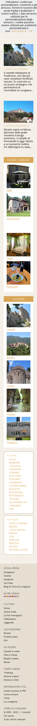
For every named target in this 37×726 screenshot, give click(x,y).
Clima (7, 698)
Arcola (13, 546)
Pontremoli (16, 495)
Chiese (11, 386)
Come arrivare (11, 694)
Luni (11, 536)
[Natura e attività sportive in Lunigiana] (18, 389)
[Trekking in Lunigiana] (18, 418)
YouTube (8, 583)
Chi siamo (9, 716)
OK (30, 31)
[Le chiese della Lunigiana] (18, 361)
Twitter (7, 576)
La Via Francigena (13, 615)
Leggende (9, 622)
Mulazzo (14, 489)
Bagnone (14, 462)
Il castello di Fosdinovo (16, 69)
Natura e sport (11, 676)
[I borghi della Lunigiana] (18, 333)
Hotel (10, 258)
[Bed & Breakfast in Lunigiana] (18, 166)
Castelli (11, 329)
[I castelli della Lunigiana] (18, 305)
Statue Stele (10, 612)
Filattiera (15, 475)
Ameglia (14, 543)
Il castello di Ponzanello (16, 126)
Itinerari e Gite (11, 680)
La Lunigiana (10, 701)
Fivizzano (14, 479)
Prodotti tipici (11, 636)
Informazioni (18, 31)
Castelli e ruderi (12, 651)
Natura (11, 414)
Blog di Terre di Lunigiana (17, 586)
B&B (9, 190)
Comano (14, 472)
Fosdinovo (15, 482)
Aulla (12, 459)
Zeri (11, 508)
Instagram (9, 572)
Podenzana (16, 492)
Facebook (8, 579)
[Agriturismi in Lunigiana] (18, 194)
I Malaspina (10, 619)
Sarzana (14, 539)
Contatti (26, 712)
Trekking (12, 442)
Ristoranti (12, 286)
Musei (7, 662)
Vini (6, 640)
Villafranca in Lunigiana (17, 504)
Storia (7, 608)
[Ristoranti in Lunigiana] (18, 262)
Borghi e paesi (11, 658)
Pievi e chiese (10, 655)
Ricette (7, 633)
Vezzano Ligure (18, 549)
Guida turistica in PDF (15, 691)
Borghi (11, 357)
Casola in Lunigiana (15, 467)
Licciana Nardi (17, 485)
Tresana (14, 498)
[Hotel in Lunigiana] (18, 234)
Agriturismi (13, 218)
